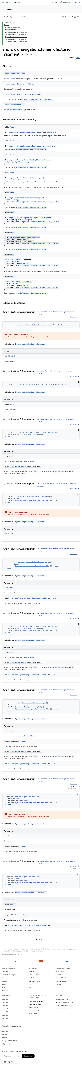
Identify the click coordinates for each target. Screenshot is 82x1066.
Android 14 (5, 1009)
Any (21, 160)
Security (5, 978)
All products (6, 1044)
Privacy (31, 984)
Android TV (59, 984)
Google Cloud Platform (9, 1041)
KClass (32, 461)
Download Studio (34, 1011)
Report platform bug (62, 999)
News (4, 984)
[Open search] (52, 2)
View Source (73, 317)
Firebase (5, 1037)
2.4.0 (78, 789)
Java (78, 58)
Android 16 (5, 1002)
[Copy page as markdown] (28, 54)
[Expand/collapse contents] (14, 22)
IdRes (50, 132)
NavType (27, 162)
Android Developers (8, 17)
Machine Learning (34, 975)
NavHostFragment (13, 110)
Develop (19, 17)
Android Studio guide (35, 1001)
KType (20, 162)
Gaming (31, 971)
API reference (8, 10)
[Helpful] (75, 16)
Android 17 (5, 999)
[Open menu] (3, 2)
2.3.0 (78, 786)
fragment (39, 132)
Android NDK (33, 1014)
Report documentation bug (64, 1002)
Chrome (5, 1034)
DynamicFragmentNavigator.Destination (19, 84)
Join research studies (62, 1009)
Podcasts (5, 991)
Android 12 (5, 1015)
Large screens (60, 971)
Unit (12, 127)
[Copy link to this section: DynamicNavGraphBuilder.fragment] (4, 315)
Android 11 (5, 1018)
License (11, 1051)
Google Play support (62, 1005)
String (52, 146)
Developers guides (35, 1004)
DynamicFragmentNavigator (14, 74)
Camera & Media (34, 981)
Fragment (11, 132)
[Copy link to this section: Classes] (13, 66)
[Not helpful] (78, 16)
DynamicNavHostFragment (13, 105)
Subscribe (28, 1056)
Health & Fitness (34, 978)
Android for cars (61, 981)
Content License (58, 949)
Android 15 (5, 1005)
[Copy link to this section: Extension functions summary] (38, 120)
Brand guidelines (21, 1051)
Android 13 (5, 1012)
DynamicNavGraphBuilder (26, 132)
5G (30, 987)
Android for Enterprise (9, 975)
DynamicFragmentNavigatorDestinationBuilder (22, 94)
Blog (3, 987)
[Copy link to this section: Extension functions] (27, 303)
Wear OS (58, 975)
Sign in (77, 2)
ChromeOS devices (62, 978)
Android (5, 971)
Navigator (11, 79)
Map (16, 162)
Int (54, 132)
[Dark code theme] (78, 323)
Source (4, 981)
